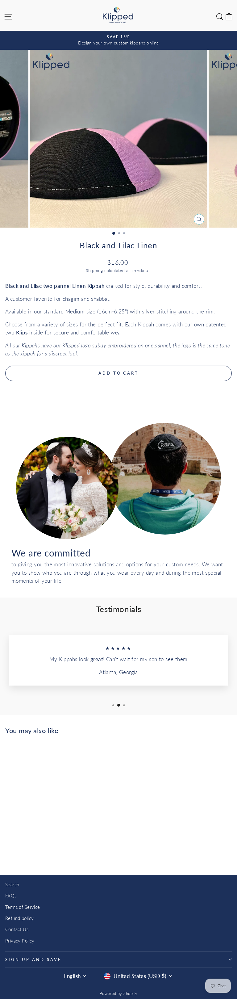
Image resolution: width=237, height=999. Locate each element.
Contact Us (16, 929)
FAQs (11, 895)
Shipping (94, 270)
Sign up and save (33, 959)
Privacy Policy (20, 940)
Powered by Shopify (118, 993)
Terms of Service (22, 907)
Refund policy (19, 918)
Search (12, 884)
